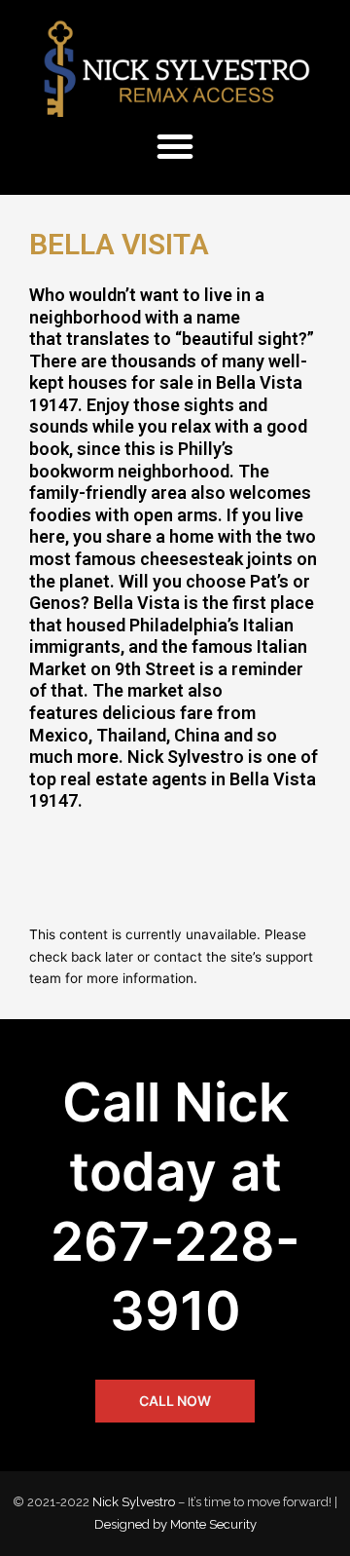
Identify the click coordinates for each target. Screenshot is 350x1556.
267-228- (175, 1241)
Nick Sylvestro (133, 1502)
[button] (175, 146)
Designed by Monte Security (175, 1524)
